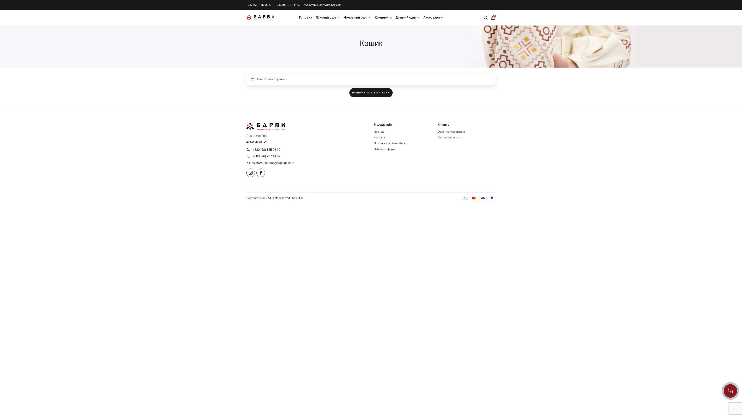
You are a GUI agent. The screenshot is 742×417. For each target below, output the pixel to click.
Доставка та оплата (450, 137)
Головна (305, 17)
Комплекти (383, 17)
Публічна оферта (385, 149)
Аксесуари (431, 17)
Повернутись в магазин (371, 92)
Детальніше (254, 142)
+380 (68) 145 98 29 (258, 4)
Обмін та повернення (451, 131)
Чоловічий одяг (356, 17)
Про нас (379, 131)
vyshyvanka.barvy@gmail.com (322, 4)
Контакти (379, 137)
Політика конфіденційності (390, 143)
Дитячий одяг (406, 17)
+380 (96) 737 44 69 (287, 4)
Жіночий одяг (326, 17)
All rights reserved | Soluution (286, 197)
